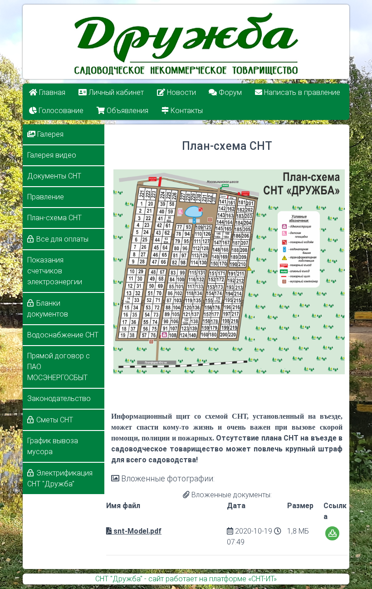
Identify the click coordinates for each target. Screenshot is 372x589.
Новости (180, 92)
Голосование (60, 110)
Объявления (126, 110)
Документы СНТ (54, 176)
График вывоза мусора (52, 446)
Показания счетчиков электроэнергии (54, 271)
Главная (51, 92)
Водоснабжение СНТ (62, 335)
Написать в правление (302, 92)
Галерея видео (51, 155)
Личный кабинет (115, 92)
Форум (229, 92)
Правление (45, 197)
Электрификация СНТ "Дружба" (60, 478)
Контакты (186, 110)
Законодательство (59, 398)
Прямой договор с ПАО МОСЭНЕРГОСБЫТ (58, 366)
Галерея (49, 134)
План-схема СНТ (54, 217)
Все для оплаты (62, 239)
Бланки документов (47, 308)
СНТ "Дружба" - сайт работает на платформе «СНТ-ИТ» (186, 578)
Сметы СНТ (54, 420)
